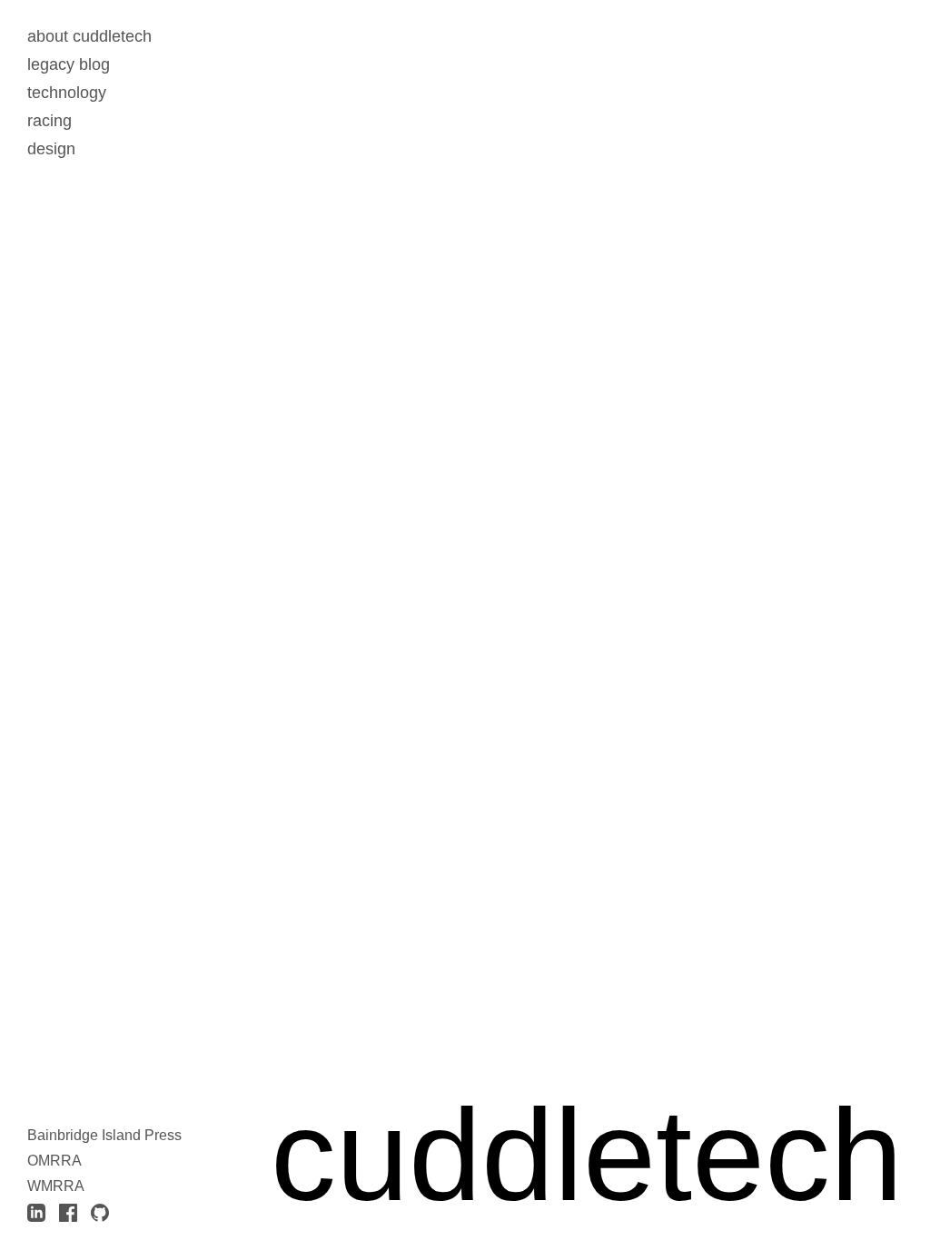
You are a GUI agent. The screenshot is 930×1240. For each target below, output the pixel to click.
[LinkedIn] (36, 1213)
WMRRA (55, 1186)
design (51, 149)
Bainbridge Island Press (104, 1135)
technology (66, 93)
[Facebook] (68, 1213)
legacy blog (68, 64)
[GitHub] (100, 1213)
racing (49, 121)
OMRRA (54, 1160)
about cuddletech (89, 36)
